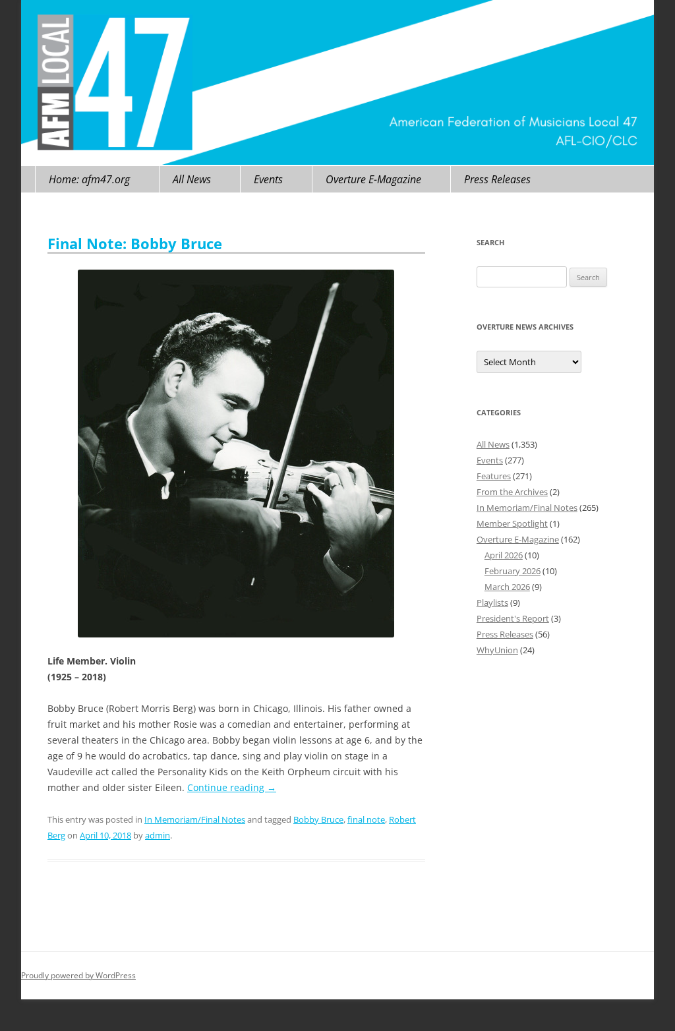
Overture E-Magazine (373, 179)
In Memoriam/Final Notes (194, 819)
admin (157, 835)
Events (268, 179)
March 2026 (507, 587)
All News (192, 179)
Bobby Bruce (318, 819)
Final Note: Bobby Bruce (134, 243)
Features (494, 476)
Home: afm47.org (89, 179)
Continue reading (231, 787)
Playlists (492, 602)
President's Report (513, 618)
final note (366, 819)
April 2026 (503, 555)
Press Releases (497, 179)
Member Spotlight (512, 523)
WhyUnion (497, 650)
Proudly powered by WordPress (78, 975)
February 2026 (512, 571)
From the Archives (512, 492)
